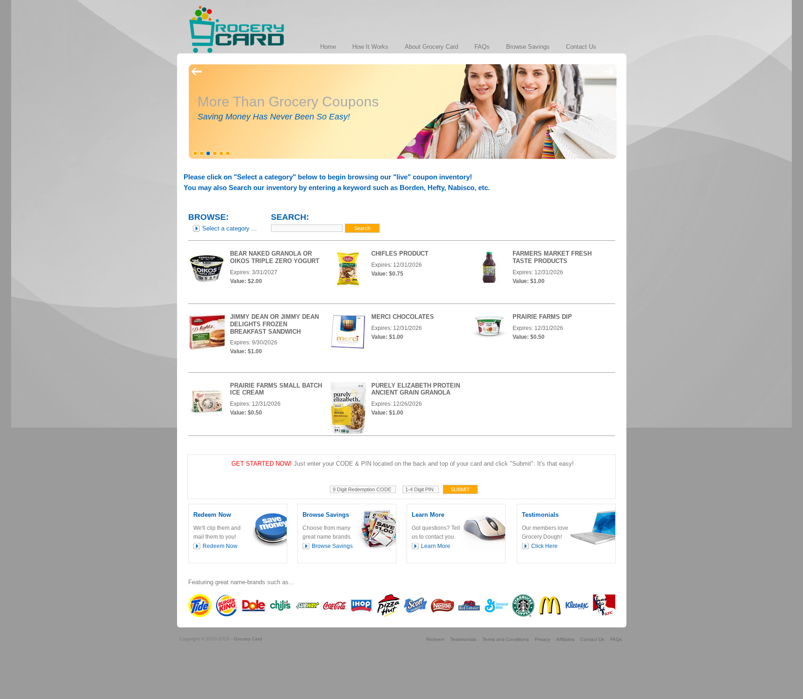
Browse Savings (332, 546)
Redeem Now (220, 546)
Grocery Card (248, 638)
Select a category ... (229, 228)
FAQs (616, 639)
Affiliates (565, 639)
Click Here (544, 546)
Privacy (542, 639)
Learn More (435, 546)
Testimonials (463, 639)
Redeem (435, 639)
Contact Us (592, 639)
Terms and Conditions (505, 639)
